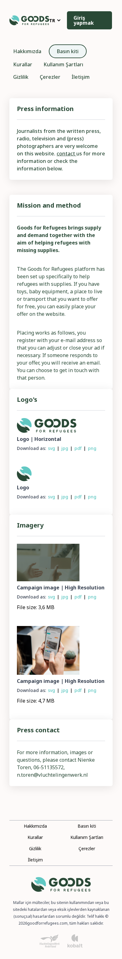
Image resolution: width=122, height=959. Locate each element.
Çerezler (50, 76)
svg (51, 448)
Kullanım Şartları (63, 64)
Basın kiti (68, 51)
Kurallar (22, 64)
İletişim (81, 76)
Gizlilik (20, 76)
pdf (78, 448)
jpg (64, 448)
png (92, 448)
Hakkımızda (27, 51)
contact (66, 153)
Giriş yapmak (84, 20)
